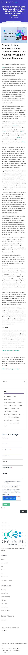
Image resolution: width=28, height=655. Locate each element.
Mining (20, 414)
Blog (2, 573)
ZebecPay (15, 125)
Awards (9, 396)
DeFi (10, 405)
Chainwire (19, 402)
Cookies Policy (16, 650)
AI (4, 396)
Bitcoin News (4, 607)
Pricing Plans (4, 563)
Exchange (6, 408)
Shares (6, 420)
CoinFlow (19, 137)
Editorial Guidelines (6, 580)
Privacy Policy (16, 648)
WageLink (4, 131)
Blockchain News (5, 596)
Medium (17, 369)
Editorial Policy (6, 652)
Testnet (17, 420)
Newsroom (16, 17)
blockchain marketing (9, 402)
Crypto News (4, 593)
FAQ (2, 566)
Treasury (15, 423)
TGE (5, 423)
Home (11, 17)
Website (4, 350)
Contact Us (4, 630)
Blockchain (7, 399)
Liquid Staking (7, 411)
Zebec (3, 67)
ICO (18, 408)
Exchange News (5, 610)
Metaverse (14, 414)
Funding (13, 408)
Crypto (5, 405)
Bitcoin (14, 396)
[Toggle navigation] (25, 1)
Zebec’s (24, 141)
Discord (12, 350)
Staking (11, 420)
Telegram (17, 350)
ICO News (3, 600)
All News (3, 590)
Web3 (5, 426)
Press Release (15, 417)
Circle (22, 131)
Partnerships (4, 577)
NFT (5, 417)
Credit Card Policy (7, 650)
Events (20, 405)
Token (9, 423)
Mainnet (15, 411)
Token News (4, 603)
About (2, 570)
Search (3, 508)
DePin (15, 405)
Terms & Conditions (7, 648)
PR (9, 417)
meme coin (7, 414)
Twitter (8, 350)
